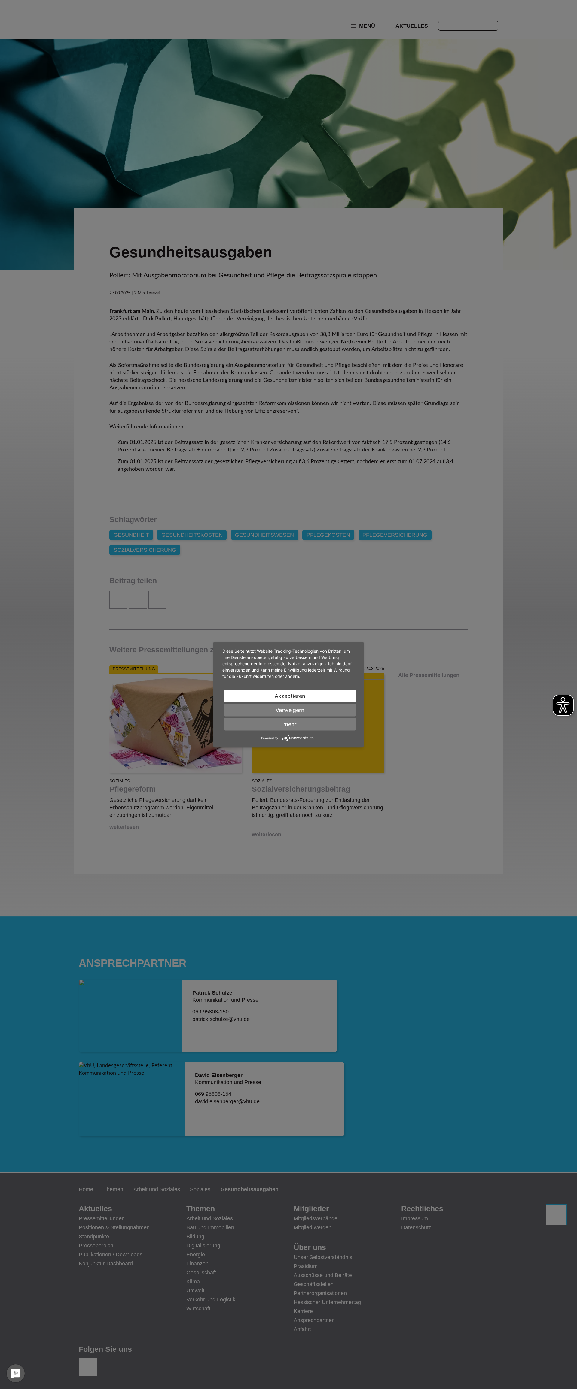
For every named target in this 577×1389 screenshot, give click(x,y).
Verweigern (290, 710)
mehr (290, 724)
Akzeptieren (290, 696)
